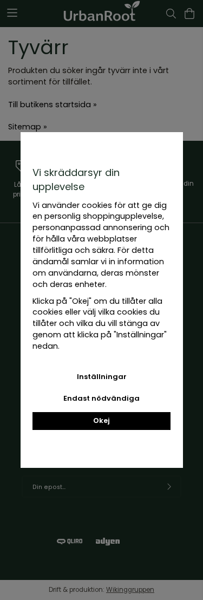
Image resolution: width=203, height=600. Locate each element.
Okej (101, 420)
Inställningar (102, 376)
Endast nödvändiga (101, 398)
